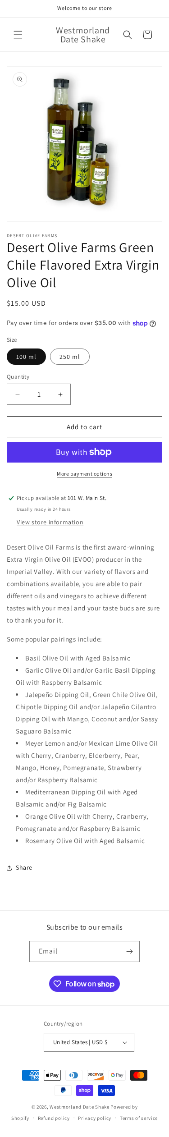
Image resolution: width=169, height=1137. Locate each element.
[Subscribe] (129, 951)
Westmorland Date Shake (79, 1107)
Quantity (18, 377)
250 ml (69, 357)
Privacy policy (94, 1118)
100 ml (26, 357)
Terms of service (139, 1118)
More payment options (84, 473)
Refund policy (54, 1118)
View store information (50, 522)
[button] (18, 35)
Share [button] (24, 867)
